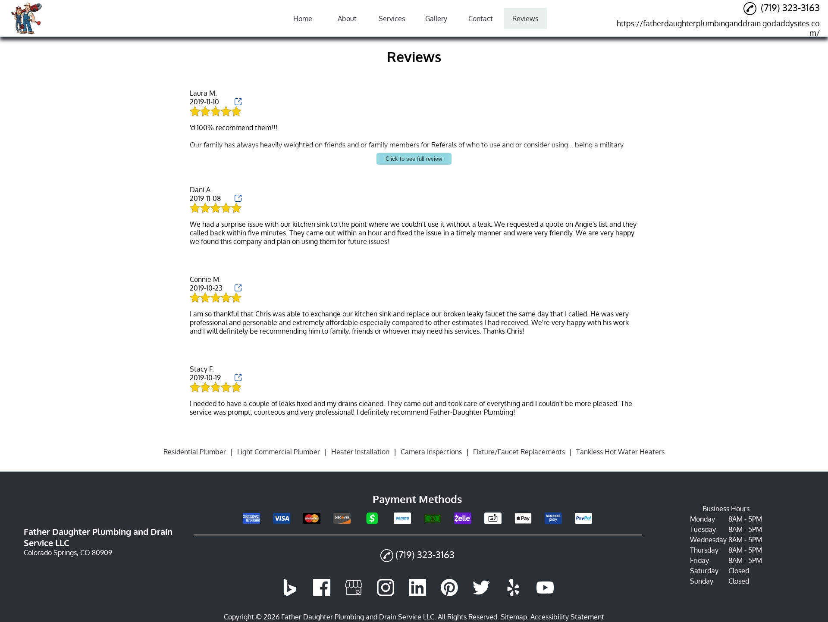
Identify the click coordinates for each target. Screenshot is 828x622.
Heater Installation (360, 451)
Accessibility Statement (567, 617)
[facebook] (322, 593)
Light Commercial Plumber (278, 451)
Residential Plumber (194, 451)
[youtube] (545, 593)
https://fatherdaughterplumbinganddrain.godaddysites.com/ (718, 28)
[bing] (290, 593)
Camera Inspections (431, 451)
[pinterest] (449, 593)
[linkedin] (417, 593)
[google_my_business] (354, 593)
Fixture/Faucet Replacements (519, 451)
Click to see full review (414, 159)
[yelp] (513, 593)
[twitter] (481, 593)
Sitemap (514, 617)
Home (302, 18)
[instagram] (385, 593)
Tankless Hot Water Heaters (620, 451)
